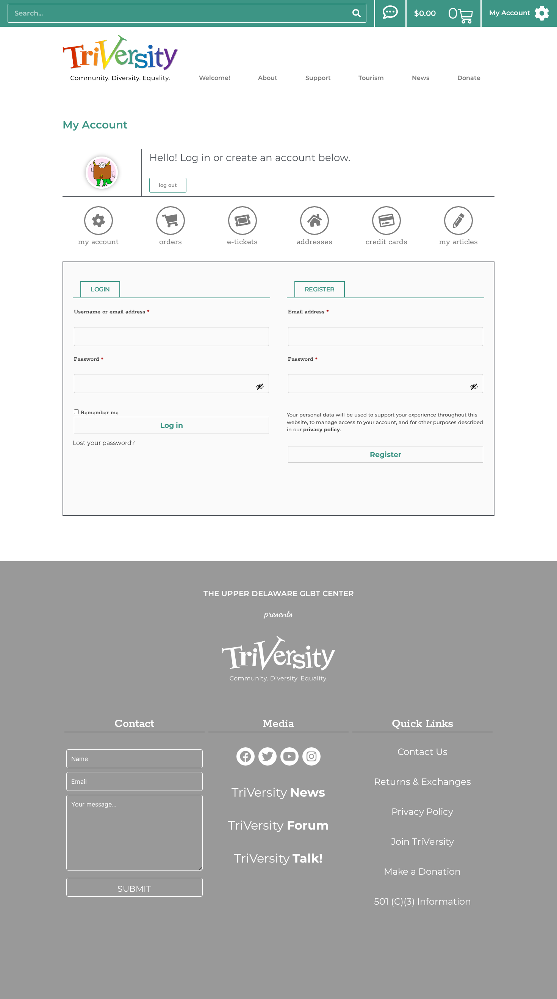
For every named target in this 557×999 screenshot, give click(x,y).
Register (385, 454)
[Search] (356, 13)
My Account (509, 13)
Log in (171, 425)
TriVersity (278, 792)
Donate (468, 77)
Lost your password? (104, 442)
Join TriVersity (422, 841)
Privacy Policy (422, 811)
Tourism (371, 77)
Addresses (314, 242)
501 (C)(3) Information (422, 901)
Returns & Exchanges (422, 781)
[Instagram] (311, 756)
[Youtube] (289, 756)
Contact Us (422, 751)
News (420, 77)
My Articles (458, 242)
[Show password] (260, 386)
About (267, 77)
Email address (308, 312)
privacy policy (321, 429)
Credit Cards (386, 242)
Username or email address (112, 312)
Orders (170, 242)
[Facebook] (245, 756)
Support (318, 77)
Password (88, 359)
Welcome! (214, 77)
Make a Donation (422, 871)
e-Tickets (242, 242)
